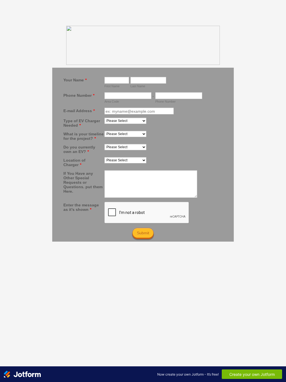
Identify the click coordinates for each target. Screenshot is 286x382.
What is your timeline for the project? (83, 136)
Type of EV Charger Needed (81, 123)
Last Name (137, 86)
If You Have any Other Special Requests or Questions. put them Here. (83, 182)
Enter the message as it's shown (81, 207)
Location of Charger (74, 162)
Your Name (75, 80)
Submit (143, 233)
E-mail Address (79, 111)
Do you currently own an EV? (79, 149)
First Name (112, 86)
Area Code (111, 101)
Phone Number (78, 95)
